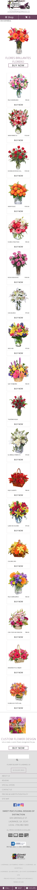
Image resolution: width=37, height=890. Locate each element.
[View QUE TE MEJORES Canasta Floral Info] (18, 370)
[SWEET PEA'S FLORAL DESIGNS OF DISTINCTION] (18, 12)
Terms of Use (18, 882)
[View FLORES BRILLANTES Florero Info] (18, 40)
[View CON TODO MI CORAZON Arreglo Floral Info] (18, 618)
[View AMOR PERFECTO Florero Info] (18, 121)
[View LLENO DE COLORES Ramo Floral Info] (18, 512)
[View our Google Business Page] (18, 806)
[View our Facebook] (15, 806)
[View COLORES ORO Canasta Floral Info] (18, 547)
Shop (10, 17)
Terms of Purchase (24, 878)
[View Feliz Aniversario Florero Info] (18, 86)
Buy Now (18, 65)
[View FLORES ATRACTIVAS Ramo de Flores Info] (18, 228)
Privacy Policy (9, 878)
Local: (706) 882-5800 (19, 825)
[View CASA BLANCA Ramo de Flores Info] (18, 299)
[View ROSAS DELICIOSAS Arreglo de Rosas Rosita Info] (18, 263)
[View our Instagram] (22, 806)
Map (19, 888)
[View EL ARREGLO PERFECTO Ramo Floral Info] (18, 441)
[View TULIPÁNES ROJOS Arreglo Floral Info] (18, 405)
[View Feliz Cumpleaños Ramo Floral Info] (18, 583)
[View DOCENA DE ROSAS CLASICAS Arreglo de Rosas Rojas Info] (18, 157)
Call (6, 888)
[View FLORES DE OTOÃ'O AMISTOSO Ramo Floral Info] (18, 689)
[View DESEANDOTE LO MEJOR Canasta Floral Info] (18, 654)
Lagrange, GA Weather (9, 871)
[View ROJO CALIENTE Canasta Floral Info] (18, 476)
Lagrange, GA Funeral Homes (12, 864)
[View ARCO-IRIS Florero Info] (18, 334)
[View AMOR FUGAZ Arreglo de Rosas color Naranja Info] (18, 192)
